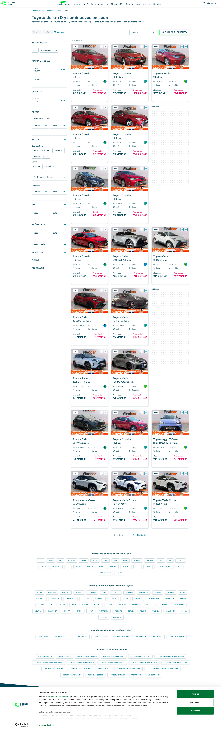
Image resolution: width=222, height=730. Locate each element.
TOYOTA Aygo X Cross (62, 637)
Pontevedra (179, 605)
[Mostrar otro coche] (89, 67)
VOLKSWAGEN (105, 573)
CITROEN (71, 560)
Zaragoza (117, 617)
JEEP (161, 560)
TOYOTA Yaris (157, 637)
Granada (138, 599)
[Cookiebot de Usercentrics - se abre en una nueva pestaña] (22, 725)
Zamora (104, 617)
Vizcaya (184, 611)
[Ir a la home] (8, 3)
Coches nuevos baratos (140, 656)
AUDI (41, 560)
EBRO (105, 560)
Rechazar (195, 711)
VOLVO (119, 573)
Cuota (47, 118)
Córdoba (85, 599)
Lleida (62, 605)
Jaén (52, 605)
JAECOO (149, 560)
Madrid (85, 605)
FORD (125, 560)
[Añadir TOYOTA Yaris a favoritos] (141, 290)
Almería (79, 592)
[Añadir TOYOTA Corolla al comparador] (105, 46)
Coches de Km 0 (64, 656)
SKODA (148, 567)
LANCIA (180, 560)
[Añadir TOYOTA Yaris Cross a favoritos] (101, 473)
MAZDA (43, 567)
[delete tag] (39, 32)
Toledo (143, 611)
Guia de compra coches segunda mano (162, 669)
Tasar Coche (136, 675)
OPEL (101, 567)
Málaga (97, 605)
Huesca (41, 605)
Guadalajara (153, 599)
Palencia (148, 605)
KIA (170, 560)
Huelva (183, 599)
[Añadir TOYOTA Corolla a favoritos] (101, 46)
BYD (60, 560)
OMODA (90, 567)
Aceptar (195, 694)
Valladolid (170, 611)
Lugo (74, 605)
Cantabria (40, 599)
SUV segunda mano (117, 675)
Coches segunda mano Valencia (144, 663)
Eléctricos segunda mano (54, 669)
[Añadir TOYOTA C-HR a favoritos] (141, 229)
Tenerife (118, 611)
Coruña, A (99, 599)
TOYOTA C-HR (82, 637)
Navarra (122, 605)
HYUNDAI (137, 560)
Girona (125, 599)
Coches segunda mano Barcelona (49, 663)
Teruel (130, 611)
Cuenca (113, 599)
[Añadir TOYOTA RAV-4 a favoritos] (101, 351)
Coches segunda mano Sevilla (112, 663)
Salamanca (52, 611)
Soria (91, 611)
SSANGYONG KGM (163, 567)
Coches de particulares (87, 656)
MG (68, 567)
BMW (51, 560)
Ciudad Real (70, 599)
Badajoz (116, 592)
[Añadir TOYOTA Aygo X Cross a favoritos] (182, 412)
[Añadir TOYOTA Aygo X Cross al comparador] (186, 412)
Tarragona (103, 611)
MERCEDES (56, 567)
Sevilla (79, 611)
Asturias (92, 592)
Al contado (38, 118)
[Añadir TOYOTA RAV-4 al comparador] (105, 351)
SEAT (137, 567)
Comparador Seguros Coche (175, 663)
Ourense (135, 605)
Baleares (129, 592)
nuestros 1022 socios (59, 696)
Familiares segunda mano (81, 669)
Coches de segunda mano (113, 656)
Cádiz (182, 592)
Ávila (104, 592)
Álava (39, 592)
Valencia (155, 611)
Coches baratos (45, 656)
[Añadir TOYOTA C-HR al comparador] (145, 229)
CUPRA (83, 560)
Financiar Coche (105, 669)
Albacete (52, 592)
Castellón (55, 599)
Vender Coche (154, 675)
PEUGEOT (112, 567)
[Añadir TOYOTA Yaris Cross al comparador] (105, 473)
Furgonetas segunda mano (129, 669)
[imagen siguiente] (106, 56)
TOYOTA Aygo (43, 637)
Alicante (65, 592)
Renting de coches (95, 675)
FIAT (115, 560)
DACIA (95, 560)
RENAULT (126, 567)
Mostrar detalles (46, 725)
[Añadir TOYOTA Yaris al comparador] (145, 290)
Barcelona (143, 592)
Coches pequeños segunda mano (170, 656)
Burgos (158, 592)
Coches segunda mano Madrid (81, 663)
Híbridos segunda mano (72, 675)
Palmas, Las (163, 605)
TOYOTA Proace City (121, 637)
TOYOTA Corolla (100, 637)
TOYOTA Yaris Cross (176, 637)
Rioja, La (38, 611)
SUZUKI (178, 567)
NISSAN (78, 567)
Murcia (110, 605)
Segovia (66, 611)
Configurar (194, 702)
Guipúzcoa (169, 599)
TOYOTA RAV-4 (140, 637)
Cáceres (170, 592)
